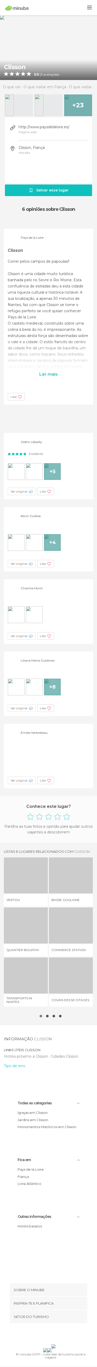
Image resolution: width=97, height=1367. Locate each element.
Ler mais (48, 374)
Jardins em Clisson (33, 1120)
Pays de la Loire (31, 1169)
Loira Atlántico (29, 1183)
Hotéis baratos (30, 1226)
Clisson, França (32, 147)
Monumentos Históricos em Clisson (47, 1127)
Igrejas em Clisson (33, 1113)
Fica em (24, 1159)
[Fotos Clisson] (48, 47)
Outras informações (34, 1216)
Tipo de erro (14, 1066)
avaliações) (50, 74)
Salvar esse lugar (52, 190)
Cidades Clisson (64, 1056)
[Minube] (17, 8)
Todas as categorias (35, 1103)
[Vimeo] (54, 1335)
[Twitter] (47, 1335)
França (23, 1177)
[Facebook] (40, 1335)
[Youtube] (60, 1335)
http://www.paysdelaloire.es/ (44, 127)
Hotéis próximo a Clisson (26, 1056)
